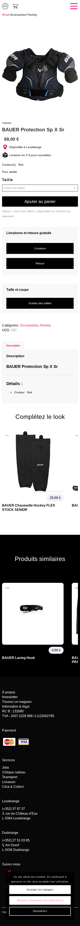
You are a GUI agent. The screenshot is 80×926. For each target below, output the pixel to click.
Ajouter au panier (40, 201)
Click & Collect (13, 786)
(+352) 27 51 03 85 (16, 840)
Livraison (40, 248)
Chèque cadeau (13, 772)
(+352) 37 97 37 (13, 809)
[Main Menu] (50, 6)
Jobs (5, 767)
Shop (5, 14)
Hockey (32, 14)
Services (8, 760)
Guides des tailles (40, 303)
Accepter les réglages (40, 889)
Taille (7, 180)
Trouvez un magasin (17, 701)
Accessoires (18, 14)
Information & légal (15, 706)
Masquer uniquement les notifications (40, 900)
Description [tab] (13, 345)
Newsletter (10, 697)
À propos (8, 692)
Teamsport (9, 777)
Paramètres (40, 911)
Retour (40, 263)
